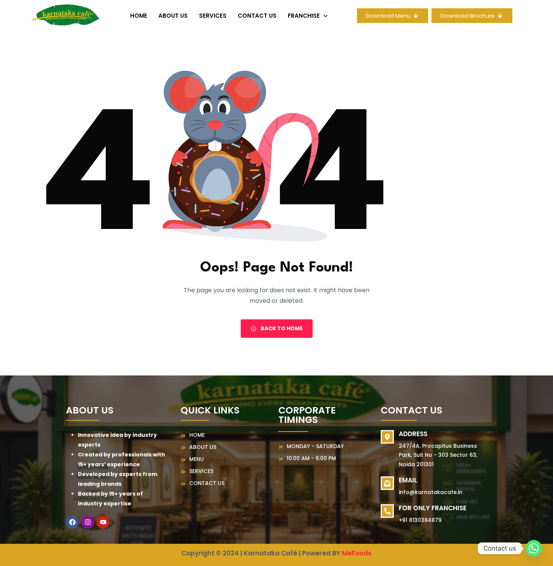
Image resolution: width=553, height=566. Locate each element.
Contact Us (257, 16)
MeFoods (357, 553)
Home (138, 16)
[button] (307, 15)
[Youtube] (103, 522)
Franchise (304, 16)
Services (212, 16)
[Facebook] (72, 522)
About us (173, 16)
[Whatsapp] (534, 548)
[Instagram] (87, 522)
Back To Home (281, 328)
